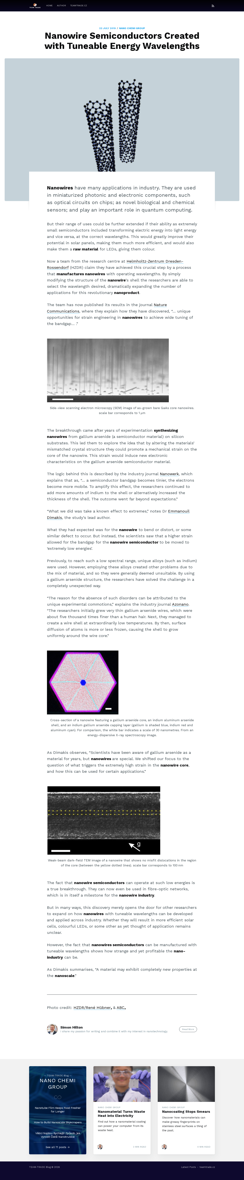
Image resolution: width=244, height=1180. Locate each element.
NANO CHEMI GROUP (132, 28)
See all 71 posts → (58, 1147)
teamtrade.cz (78, 5)
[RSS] (213, 6)
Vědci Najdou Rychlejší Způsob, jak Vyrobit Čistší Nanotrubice (57, 1134)
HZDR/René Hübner (92, 1007)
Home (49, 5)
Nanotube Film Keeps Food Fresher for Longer (58, 1109)
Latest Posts (188, 1167)
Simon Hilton (71, 1027)
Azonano (180, 604)
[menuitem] (49, 5)
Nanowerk (169, 474)
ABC (121, 1007)
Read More (188, 1029)
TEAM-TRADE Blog (40, 1167)
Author (61, 5)
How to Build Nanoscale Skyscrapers (57, 1122)
